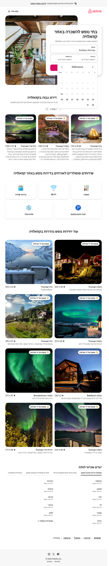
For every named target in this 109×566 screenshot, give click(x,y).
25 (82, 99)
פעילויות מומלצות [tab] (15, 473)
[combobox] (73, 50)
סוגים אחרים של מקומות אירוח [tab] (65, 473)
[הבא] (47, 109)
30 (93, 105)
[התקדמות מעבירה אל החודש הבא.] (62, 67)
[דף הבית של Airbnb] (95, 11)
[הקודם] (60, 109)
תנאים (49, 561)
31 (88, 105)
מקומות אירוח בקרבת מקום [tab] (91, 473)
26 (77, 99)
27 (72, 99)
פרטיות (57, 561)
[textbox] (85, 59)
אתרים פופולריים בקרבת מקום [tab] (37, 473)
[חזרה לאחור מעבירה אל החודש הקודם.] (92, 67)
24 (88, 99)
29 (62, 99)
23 (93, 99)
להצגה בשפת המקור (38, 3)
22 (62, 94)
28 (67, 99)
